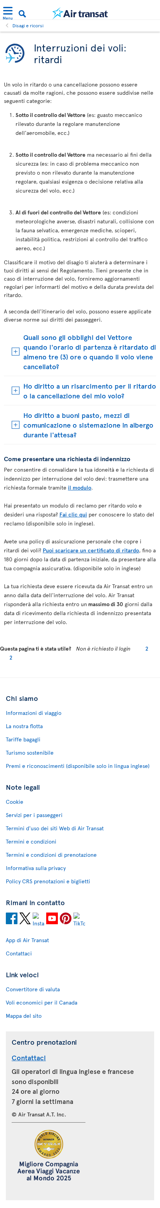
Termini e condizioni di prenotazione (51, 854)
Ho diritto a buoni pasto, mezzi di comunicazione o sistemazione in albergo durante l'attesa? (88, 424)
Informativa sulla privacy (36, 868)
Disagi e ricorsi (27, 25)
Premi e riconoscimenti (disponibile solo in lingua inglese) (78, 765)
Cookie (14, 801)
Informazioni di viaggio (33, 712)
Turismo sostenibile (30, 752)
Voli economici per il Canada (41, 1002)
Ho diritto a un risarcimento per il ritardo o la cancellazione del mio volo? (89, 390)
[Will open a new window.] (11, 920)
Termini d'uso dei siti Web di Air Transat (55, 828)
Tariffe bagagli (23, 739)
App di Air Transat (27, 940)
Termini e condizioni (31, 841)
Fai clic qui (73, 514)
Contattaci (19, 953)
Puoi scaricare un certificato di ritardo (91, 550)
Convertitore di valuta (33, 989)
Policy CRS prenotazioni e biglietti (48, 881)
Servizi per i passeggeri (34, 815)
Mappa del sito (24, 1015)
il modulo (79, 487)
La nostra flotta (24, 726)
